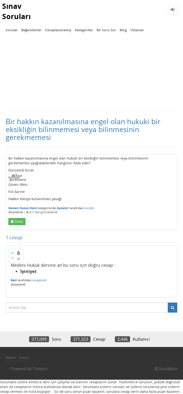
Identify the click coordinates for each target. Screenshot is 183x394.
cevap (19, 221)
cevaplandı (39, 280)
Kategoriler (84, 30)
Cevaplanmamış (58, 30)
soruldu (89, 208)
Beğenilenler (31, 30)
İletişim (11, 357)
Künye (24, 357)
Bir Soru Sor (106, 30)
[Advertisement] (91, 75)
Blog (123, 30)
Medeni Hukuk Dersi (22, 208)
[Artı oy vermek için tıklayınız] (12, 253)
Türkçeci (40, 368)
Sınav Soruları (16, 11)
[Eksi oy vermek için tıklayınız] (12, 257)
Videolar (137, 30)
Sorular (12, 30)
